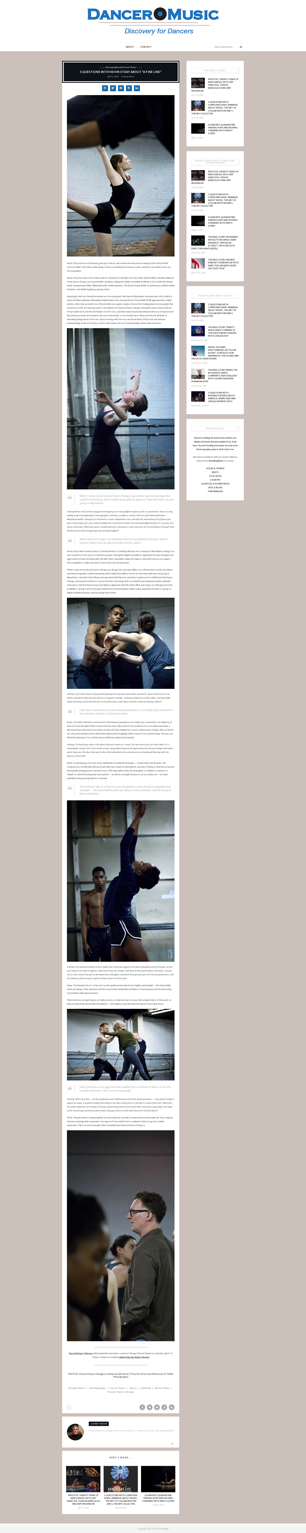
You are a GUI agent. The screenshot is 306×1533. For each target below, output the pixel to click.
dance (133, 1388)
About (130, 47)
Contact (146, 47)
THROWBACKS (215, 491)
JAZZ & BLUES (215, 487)
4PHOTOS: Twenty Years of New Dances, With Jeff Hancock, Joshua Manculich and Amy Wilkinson (214, 85)
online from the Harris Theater (134, 1357)
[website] (172, 1443)
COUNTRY (215, 480)
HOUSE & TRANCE (215, 468)
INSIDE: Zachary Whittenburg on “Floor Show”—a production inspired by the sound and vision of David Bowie (215, 353)
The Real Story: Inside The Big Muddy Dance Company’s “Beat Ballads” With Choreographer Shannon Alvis (214, 376)
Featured (146, 1388)
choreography (97, 1388)
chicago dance (76, 1388)
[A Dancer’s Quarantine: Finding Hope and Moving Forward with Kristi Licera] (158, 1479)
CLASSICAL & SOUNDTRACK (215, 483)
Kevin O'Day (162, 1388)
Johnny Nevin (127, 76)
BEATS (215, 472)
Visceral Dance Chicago (81, 1353)
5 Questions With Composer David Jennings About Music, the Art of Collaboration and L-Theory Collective (214, 108)
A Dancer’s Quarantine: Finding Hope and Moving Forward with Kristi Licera (158, 1498)
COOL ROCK (215, 476)
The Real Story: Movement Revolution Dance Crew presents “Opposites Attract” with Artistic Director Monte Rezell (214, 243)
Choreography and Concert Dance (120, 67)
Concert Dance (117, 1388)
